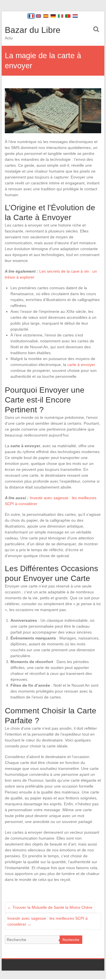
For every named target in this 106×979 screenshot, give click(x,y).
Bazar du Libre (32, 30)
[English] (38, 16)
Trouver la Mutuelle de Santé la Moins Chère (49, 907)
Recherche (70, 940)
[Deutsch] (53, 16)
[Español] (46, 16)
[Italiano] (60, 16)
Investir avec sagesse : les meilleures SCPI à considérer (47, 921)
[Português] (68, 16)
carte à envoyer (81, 364)
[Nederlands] (75, 16)
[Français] (31, 16)
